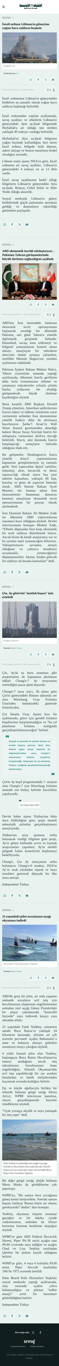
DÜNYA (6, 15)
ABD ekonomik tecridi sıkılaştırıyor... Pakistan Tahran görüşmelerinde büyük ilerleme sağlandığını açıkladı (28, 252)
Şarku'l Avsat (16, 646)
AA (17, 71)
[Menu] (2, 6)
